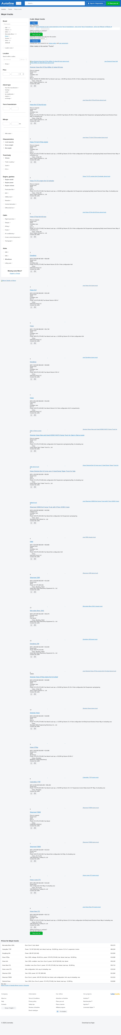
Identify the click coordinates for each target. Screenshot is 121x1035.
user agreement (63, 43)
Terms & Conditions (34, 998)
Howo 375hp (34, 747)
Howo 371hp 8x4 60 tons (38, 217)
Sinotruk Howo (35, 713)
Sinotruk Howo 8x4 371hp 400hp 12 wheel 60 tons (46, 67)
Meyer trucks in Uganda (8, 985)
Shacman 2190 (35, 577)
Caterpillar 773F (35, 782)
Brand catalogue (33, 1010)
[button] (31, 85)
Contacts (3, 1004)
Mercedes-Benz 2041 (37, 611)
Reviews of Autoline (34, 1007)
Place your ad (36, 34)
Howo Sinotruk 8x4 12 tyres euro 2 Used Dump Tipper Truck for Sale (52, 471)
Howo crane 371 (35, 880)
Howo (32, 326)
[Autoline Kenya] (7, 3)
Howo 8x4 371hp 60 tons (38, 104)
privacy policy (52, 43)
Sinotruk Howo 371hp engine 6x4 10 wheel (44, 677)
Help (2, 1001)
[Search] (26, 3)
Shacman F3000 (35, 812)
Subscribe (35, 41)
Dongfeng (33, 255)
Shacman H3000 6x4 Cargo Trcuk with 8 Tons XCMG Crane (49, 507)
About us (3, 998)
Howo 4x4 (33, 290)
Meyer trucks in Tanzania (22, 985)
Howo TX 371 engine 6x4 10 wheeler (42, 181)
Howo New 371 (35, 911)
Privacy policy (32, 1001)
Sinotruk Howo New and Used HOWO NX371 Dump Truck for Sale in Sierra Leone (57, 435)
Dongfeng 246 (34, 644)
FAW (31, 542)
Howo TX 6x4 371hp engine (39, 142)
